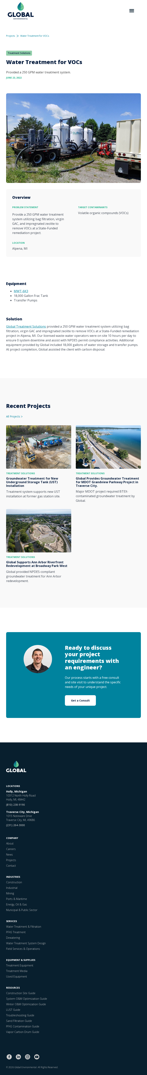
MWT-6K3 (21, 291)
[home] (21, 10)
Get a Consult (80, 700)
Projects (10, 36)
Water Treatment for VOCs (34, 36)
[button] (131, 10)
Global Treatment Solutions (26, 326)
